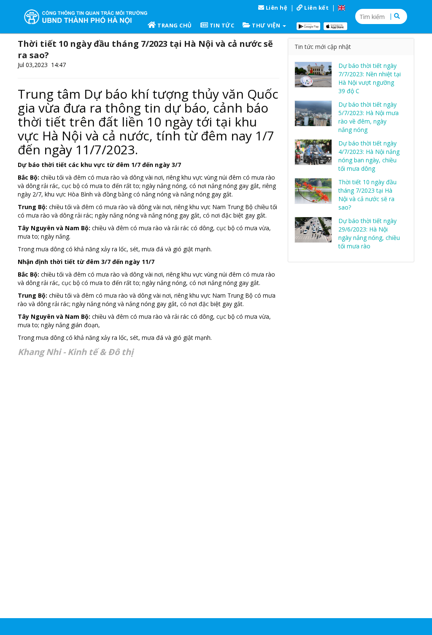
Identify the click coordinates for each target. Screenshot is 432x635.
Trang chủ (174, 25)
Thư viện (266, 25)
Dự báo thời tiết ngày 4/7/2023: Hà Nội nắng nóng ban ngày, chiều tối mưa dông (369, 155)
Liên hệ (275, 7)
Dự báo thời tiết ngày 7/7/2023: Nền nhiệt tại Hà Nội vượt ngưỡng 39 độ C (369, 78)
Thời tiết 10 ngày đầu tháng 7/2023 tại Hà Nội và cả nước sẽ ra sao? (367, 194)
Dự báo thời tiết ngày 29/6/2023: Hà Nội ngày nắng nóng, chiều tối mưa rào (369, 233)
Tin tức (221, 25)
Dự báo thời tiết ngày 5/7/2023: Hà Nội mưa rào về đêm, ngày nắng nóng (368, 117)
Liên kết (316, 7)
